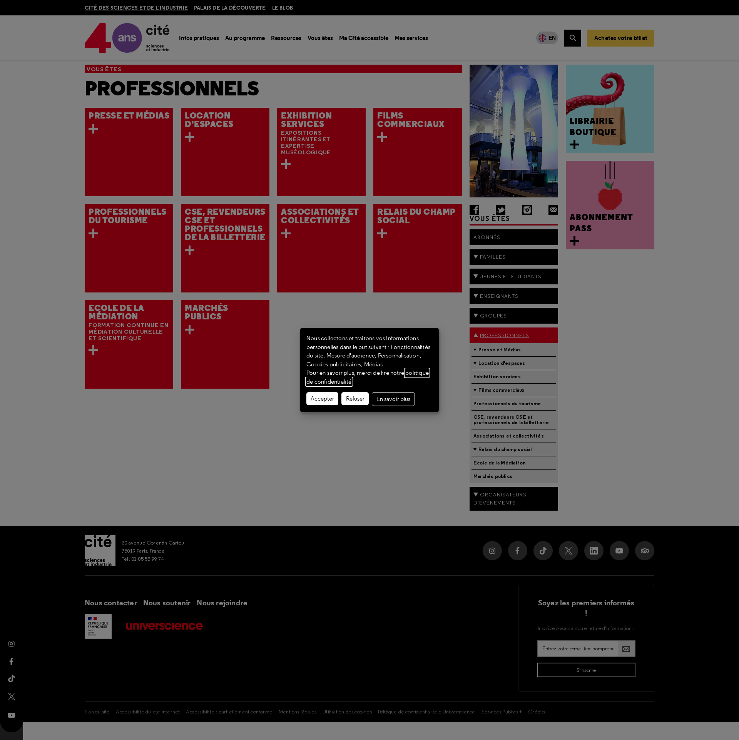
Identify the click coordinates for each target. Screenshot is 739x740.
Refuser (355, 399)
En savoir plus (393, 399)
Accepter (322, 399)
